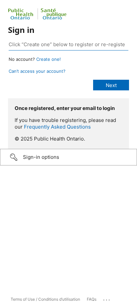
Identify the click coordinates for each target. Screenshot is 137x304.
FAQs (91, 299)
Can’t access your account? (37, 71)
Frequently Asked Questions (57, 127)
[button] (68, 157)
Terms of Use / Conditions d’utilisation (45, 299)
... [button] (107, 298)
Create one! (48, 59)
